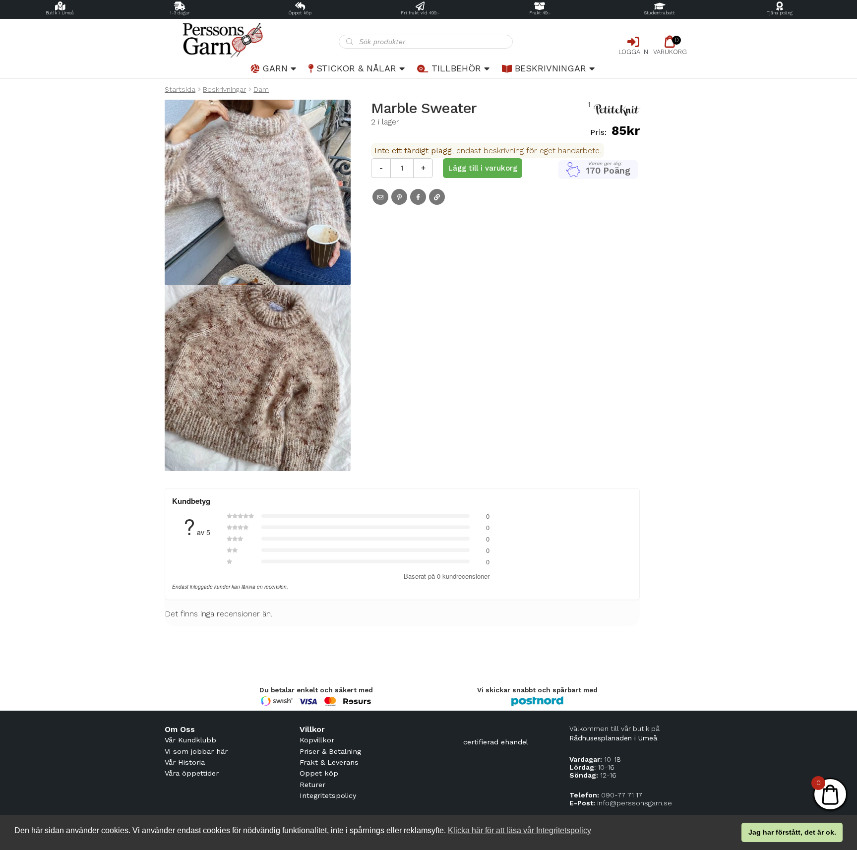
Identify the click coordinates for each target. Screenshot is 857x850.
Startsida (180, 89)
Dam (261, 89)
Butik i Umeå (60, 12)
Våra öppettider (192, 773)
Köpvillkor (317, 740)
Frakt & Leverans (329, 762)
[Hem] (252, 40)
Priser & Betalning (330, 751)
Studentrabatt (659, 12)
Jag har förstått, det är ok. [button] (792, 832)
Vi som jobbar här (196, 751)
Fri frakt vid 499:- (420, 12)
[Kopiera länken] (437, 197)
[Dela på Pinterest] (399, 197)
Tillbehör (456, 68)
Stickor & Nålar (356, 68)
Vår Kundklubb (190, 740)
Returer (312, 785)
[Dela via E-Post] (380, 197)
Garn (275, 68)
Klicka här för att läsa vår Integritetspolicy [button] (519, 830)
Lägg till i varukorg (482, 168)
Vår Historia (185, 762)
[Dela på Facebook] (418, 197)
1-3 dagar (180, 12)
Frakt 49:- (540, 12)
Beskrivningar (550, 68)
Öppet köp (300, 12)
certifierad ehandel (495, 742)
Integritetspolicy (328, 795)
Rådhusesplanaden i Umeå (613, 738)
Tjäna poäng (780, 12)
